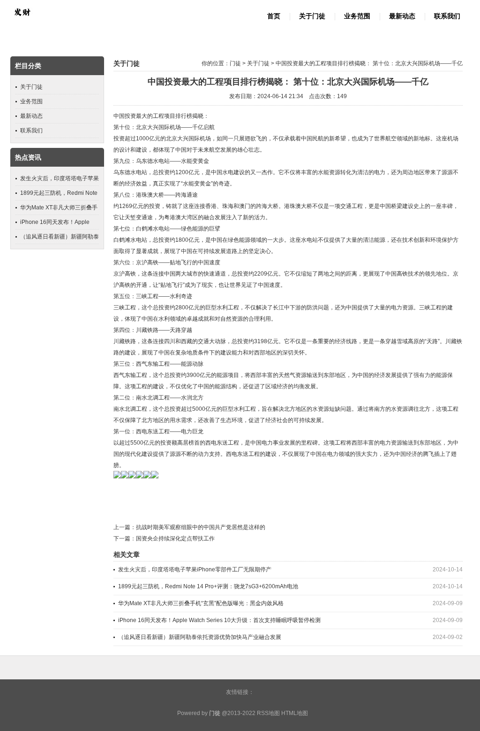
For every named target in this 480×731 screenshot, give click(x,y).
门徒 (235, 63)
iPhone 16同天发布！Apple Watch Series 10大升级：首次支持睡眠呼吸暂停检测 (219, 620)
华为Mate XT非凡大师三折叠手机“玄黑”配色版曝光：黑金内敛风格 (201, 603)
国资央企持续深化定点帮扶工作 (175, 538)
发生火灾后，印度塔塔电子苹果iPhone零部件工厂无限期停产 (194, 569)
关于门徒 (312, 16)
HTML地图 (294, 713)
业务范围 (357, 16)
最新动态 (402, 16)
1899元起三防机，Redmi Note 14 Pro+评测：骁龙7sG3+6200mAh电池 (208, 586)
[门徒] (22, 21)
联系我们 (447, 16)
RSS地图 (268, 713)
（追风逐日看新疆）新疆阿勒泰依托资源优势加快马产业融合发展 (199, 637)
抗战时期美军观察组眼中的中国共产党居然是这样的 (200, 527)
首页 (273, 16)
